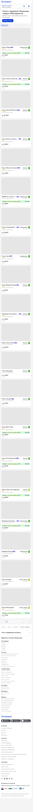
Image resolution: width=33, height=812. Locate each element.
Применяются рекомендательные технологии (12, 795)
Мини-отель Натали (8, 343)
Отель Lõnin (5, 256)
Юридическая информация (8, 749)
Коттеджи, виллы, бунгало (7, 666)
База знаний (4, 740)
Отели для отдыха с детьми (8, 681)
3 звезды (3, 646)
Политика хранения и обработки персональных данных (15, 793)
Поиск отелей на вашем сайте (8, 771)
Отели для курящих (6, 682)
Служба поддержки (6, 743)
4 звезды (3, 644)
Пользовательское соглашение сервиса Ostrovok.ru (14, 754)
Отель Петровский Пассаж (9, 227)
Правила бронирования (7, 752)
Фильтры (24, 6)
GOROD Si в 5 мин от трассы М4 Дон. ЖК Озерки (9, 197)
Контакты (3, 730)
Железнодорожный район (7, 698)
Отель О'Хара (6, 47)
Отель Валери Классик (9, 285)
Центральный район (6, 711)
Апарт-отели (4, 662)
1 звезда (3, 649)
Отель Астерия (6, 579)
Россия (9, 627)
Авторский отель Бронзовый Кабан (10, 314)
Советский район (5, 707)
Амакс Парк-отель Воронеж (10, 490)
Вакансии (3, 732)
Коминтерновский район (7, 700)
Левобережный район (6, 702)
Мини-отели (4, 657)
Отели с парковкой (6, 670)
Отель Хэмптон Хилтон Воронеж (10, 139)
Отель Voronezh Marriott (9, 110)
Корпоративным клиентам (7, 769)
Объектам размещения (7, 764)
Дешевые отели (5, 688)
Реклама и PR (4, 776)
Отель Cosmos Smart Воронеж (10, 79)
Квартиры (3, 661)
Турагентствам (4, 766)
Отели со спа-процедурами (8, 674)
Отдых (2, 694)
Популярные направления (7, 747)
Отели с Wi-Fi (4, 675)
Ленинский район (5, 705)
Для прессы (4, 735)
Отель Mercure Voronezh (9, 168)
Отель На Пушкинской (9, 458)
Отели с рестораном (6, 672)
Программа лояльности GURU (8, 756)
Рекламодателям (5, 773)
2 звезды (3, 648)
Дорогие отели (5, 687)
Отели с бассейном (6, 677)
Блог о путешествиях (6, 745)
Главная (3, 627)
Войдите (11, 53)
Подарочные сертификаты (7, 759)
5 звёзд (3, 642)
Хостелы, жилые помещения (8, 655)
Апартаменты (4, 659)
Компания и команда (6, 728)
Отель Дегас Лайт (7, 427)
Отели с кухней (5, 679)
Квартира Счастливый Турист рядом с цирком (9, 521)
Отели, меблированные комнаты (9, 654)
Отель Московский (8, 607)
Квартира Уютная (7, 551)
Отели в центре (5, 692)
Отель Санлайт (6, 399)
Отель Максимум (7, 371)
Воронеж (16, 627)
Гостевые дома (5, 664)
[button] (11, 6)
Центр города (4, 709)
